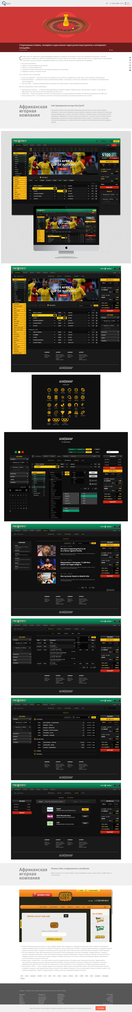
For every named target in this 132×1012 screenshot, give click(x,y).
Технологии (59, 1002)
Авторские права (42, 999)
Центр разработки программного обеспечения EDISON (109, 998)
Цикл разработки (42, 997)
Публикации (22, 1002)
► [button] (66, 916)
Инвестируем (41, 1002)
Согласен (100, 1008)
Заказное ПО (22, 1003)
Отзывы (21, 996)
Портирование (60, 1003)
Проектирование (61, 996)
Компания (22, 994)
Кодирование (60, 997)
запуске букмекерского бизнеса (50, 56)
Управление (41, 1003)
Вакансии (21, 999)
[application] (66, 916)
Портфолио (60, 994)
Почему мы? (41, 994)
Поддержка (59, 1000)
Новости (21, 997)
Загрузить (21, 1000)
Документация (41, 1000)
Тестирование (60, 999)
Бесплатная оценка (42, 996)
